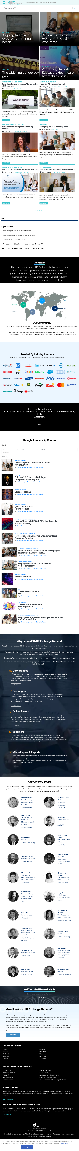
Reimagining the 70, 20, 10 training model (54, 127)
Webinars (43, 1054)
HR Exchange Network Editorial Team (30, 467)
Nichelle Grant (63, 854)
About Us (6, 1075)
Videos (5, 1051)
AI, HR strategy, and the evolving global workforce (57, 169)
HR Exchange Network (22, 172)
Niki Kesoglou (26, 892)
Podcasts (6, 1054)
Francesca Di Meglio (21, 131)
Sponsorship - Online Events (49, 1075)
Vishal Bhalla (62, 817)
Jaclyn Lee (61, 893)
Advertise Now (8, 1099)
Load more (38, 210)
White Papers (7, 1056)
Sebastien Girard (27, 856)
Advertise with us (9, 1073)
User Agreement (45, 1070)
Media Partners (8, 1080)
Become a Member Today (48, 1077)
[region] (39, 1145)
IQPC (50, 1130)
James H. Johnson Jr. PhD (58, 87)
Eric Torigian (25, 969)
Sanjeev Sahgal (26, 950)
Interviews (43, 1051)
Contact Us (13, 1035)
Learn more (7, 1115)
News (5, 1049)
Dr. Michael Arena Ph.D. (25, 526)
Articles (42, 1049)
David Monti (25, 913)
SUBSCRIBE (39, 998)
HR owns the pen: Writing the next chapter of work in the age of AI (22, 244)
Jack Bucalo (17, 89)
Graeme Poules (63, 931)
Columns (43, 1059)
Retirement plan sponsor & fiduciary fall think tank (19, 169)
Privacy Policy (65, 1134)
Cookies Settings (45, 1136)
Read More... (6, 120)
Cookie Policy (44, 1073)
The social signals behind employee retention (16, 230)
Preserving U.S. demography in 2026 (52, 84)
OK (27, 1147)
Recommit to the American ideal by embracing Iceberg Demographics (24, 248)
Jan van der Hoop (63, 969)
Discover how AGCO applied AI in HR (13, 239)
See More (15, 684)
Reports (5, 1059)
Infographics (44, 1056)
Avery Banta (25, 815)
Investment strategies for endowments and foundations (19, 235)
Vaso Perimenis (26, 928)
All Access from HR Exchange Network (53, 1080)
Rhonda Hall (25, 873)
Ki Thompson (62, 948)
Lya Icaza (55, 129)
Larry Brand (25, 837)
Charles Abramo (26, 797)
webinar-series (8, 1077)
